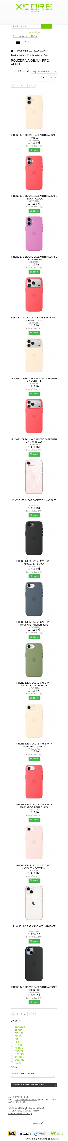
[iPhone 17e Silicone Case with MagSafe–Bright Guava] (34, 782)
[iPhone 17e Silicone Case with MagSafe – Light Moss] (34, 660)
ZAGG (18, 1063)
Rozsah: (15, 1073)
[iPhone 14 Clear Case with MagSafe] (34, 903)
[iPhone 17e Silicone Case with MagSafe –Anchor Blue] (34, 599)
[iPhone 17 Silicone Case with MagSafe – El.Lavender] (34, 234)
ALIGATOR (20, 1027)
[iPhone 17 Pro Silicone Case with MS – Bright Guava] (34, 295)
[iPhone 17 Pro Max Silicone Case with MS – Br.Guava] (34, 417)
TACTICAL (20, 1057)
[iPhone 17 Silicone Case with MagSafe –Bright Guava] (34, 173)
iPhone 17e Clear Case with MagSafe (34, 500)
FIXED (18, 1042)
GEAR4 (18, 1045)
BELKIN (19, 1033)
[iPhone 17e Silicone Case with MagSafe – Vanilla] (34, 721)
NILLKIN (19, 1048)
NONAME (19, 1051)
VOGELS (19, 1060)
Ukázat (43, 77)
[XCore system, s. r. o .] (34, 8)
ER (16, 1039)
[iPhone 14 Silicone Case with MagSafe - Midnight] (34, 964)
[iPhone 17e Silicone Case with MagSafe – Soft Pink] (34, 843)
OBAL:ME (20, 1054)
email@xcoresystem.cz (26, 1099)
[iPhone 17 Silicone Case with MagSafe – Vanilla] (34, 112)
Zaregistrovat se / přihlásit (25, 36)
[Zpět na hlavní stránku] (12, 51)
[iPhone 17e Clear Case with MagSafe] (34, 477)
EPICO (18, 1036)
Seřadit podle (23, 71)
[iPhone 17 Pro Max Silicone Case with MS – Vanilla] (34, 356)
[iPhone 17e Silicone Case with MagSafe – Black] (34, 538)
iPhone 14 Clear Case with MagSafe (34, 926)
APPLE (18, 1030)
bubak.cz (55, 1139)
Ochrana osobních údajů (20, 1113)
